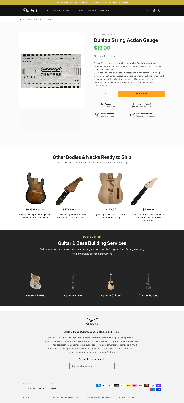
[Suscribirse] (111, 366)
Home (21, 19)
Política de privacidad (73, 397)
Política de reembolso (55, 397)
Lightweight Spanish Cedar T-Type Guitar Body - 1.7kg (111, 216)
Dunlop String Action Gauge (126, 40)
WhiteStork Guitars (37, 397)
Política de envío (108, 397)
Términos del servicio (92, 397)
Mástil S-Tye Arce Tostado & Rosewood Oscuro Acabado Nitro (73, 216)
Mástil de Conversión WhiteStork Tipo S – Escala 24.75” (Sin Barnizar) (148, 217)
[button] (67, 10)
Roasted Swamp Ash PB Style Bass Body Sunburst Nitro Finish (35, 216)
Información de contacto (126, 397)
